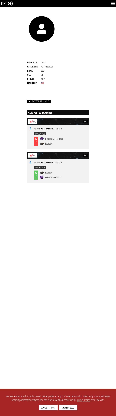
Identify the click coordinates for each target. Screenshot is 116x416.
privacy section (83, 400)
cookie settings (48, 407)
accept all (68, 407)
